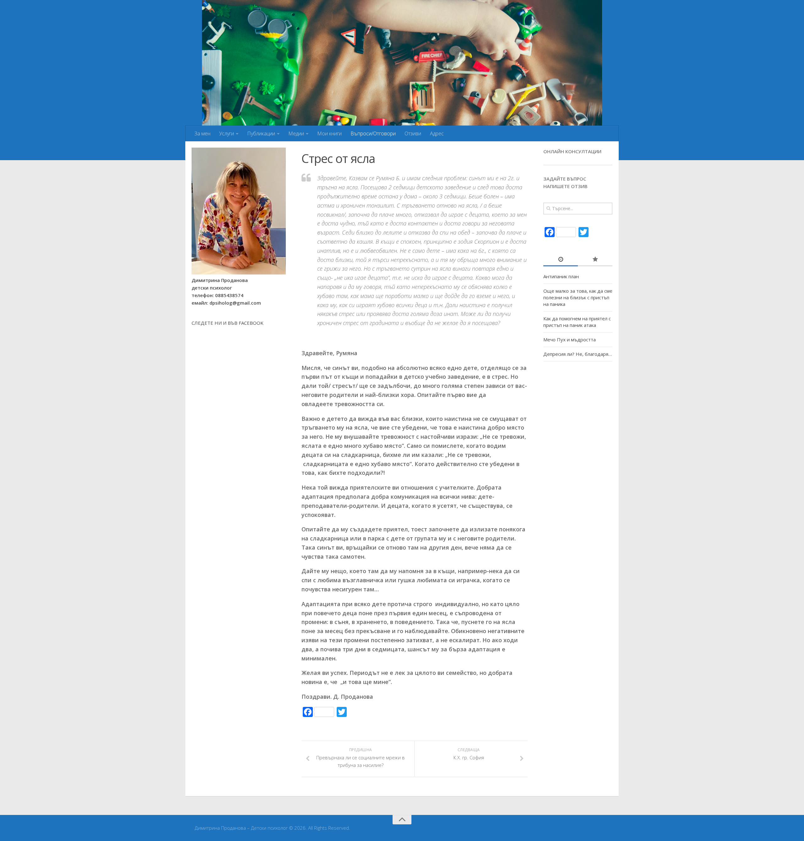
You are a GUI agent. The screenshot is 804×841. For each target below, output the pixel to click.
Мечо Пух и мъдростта (569, 339)
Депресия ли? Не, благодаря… (577, 354)
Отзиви (413, 133)
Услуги (226, 133)
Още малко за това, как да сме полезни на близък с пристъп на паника (577, 297)
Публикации (261, 133)
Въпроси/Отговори (373, 133)
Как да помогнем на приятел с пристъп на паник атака (577, 321)
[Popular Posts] (595, 259)
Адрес (437, 133)
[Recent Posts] (560, 259)
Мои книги (329, 133)
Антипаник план (561, 276)
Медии (296, 133)
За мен (202, 133)
